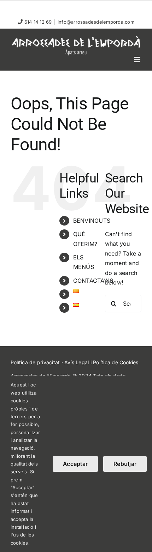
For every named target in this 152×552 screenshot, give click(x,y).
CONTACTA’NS (93, 280)
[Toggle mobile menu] (137, 59)
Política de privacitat (35, 362)
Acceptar (75, 463)
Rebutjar (124, 463)
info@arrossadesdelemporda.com (96, 22)
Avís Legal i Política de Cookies (101, 362)
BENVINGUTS (91, 220)
